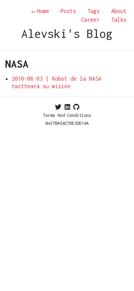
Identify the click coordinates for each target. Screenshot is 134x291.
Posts (68, 11)
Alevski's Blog (67, 33)
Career (90, 19)
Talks (118, 19)
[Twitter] (58, 107)
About (118, 11)
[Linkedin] (67, 107)
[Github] (76, 107)
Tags (93, 11)
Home (39, 11)
